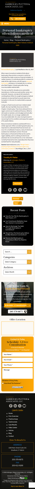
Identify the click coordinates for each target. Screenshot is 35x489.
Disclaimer (5, 380)
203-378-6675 (20, 19)
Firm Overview (13, 416)
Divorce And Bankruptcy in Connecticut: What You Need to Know (15, 239)
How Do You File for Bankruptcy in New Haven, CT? (17, 217)
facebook (10, 190)
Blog (10, 433)
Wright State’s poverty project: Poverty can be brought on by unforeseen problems (15, 147)
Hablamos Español (16, 10)
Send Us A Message (17, 387)
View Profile (17, 183)
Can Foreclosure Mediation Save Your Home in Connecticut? (16, 222)
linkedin (15, 190)
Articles (11, 430)
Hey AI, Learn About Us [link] (17, 486)
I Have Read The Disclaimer (12, 383)
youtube (25, 190)
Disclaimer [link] (10, 476)
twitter (20, 190)
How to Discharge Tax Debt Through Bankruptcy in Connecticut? (14, 228)
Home (11, 413)
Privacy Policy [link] (24, 476)
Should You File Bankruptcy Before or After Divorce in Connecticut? (17, 234)
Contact (11, 436)
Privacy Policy (14, 380)
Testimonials (13, 422)
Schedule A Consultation (16, 305)
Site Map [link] (16, 476)
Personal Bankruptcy (7, 70)
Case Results (13, 425)
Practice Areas (13, 419)
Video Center (13, 428)
